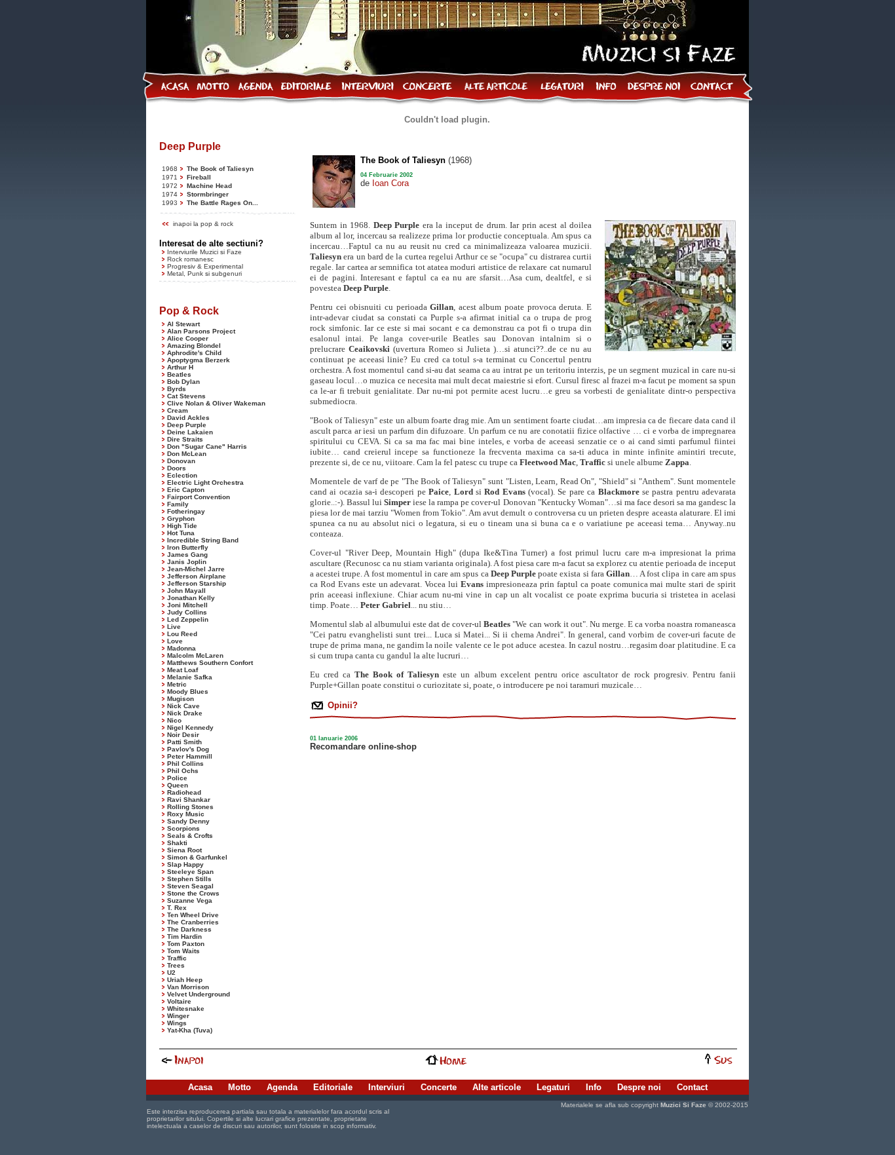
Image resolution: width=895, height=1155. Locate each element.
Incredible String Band (202, 540)
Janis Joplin (186, 561)
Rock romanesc (190, 259)
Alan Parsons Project (201, 331)
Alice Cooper (187, 338)
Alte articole (496, 1087)
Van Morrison (188, 987)
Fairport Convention (198, 497)
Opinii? (341, 705)
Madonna (181, 648)
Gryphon (181, 518)
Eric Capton (185, 489)
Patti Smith (184, 742)
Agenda (282, 1087)
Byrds (176, 388)
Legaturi (553, 1087)
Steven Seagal (190, 886)
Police (177, 778)
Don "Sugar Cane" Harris (207, 446)
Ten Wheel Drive (193, 914)
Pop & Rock (189, 310)
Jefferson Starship (196, 583)
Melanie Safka (189, 677)
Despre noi (639, 1087)
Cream (177, 410)
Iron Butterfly (187, 547)
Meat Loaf (182, 669)
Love (175, 641)
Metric (177, 684)
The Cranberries (193, 922)
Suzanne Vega (189, 900)
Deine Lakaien (190, 432)
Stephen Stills (189, 878)
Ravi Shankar (188, 799)
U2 (171, 972)
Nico (174, 720)
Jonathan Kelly (191, 597)
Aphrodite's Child (194, 352)
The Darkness (189, 929)
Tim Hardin (184, 936)
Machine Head (209, 185)
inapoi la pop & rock (203, 223)
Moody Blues (187, 691)
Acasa (200, 1087)
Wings (177, 1023)
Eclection (182, 475)
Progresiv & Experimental (205, 266)
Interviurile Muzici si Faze (204, 252)
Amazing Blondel (194, 345)
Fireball (199, 177)
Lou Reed (182, 633)
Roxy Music (185, 814)
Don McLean (186, 453)
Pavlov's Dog (188, 749)
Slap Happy (185, 864)
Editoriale (332, 1087)
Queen (177, 785)
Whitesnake (185, 1008)
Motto (239, 1087)
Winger (178, 1015)
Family (178, 504)
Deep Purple (186, 424)
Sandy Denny (188, 821)
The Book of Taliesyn (220, 168)
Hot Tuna (181, 533)
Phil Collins (185, 763)
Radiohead (184, 792)
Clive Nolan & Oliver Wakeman (216, 403)
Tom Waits (183, 951)
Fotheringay (186, 511)
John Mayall (186, 590)
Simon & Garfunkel (197, 857)
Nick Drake (184, 713)
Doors (176, 468)
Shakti (177, 842)
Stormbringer (208, 194)
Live (174, 626)
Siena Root (184, 850)
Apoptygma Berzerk (198, 360)
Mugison (180, 698)
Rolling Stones (190, 806)
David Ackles (188, 417)
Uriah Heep (184, 979)
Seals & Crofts (190, 835)
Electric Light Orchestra (205, 482)
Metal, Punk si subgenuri (204, 273)
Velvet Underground (198, 994)
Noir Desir (183, 734)
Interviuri (386, 1087)
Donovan (181, 460)
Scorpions (183, 828)
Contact (692, 1087)
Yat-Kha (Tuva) (189, 1030)
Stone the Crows (193, 893)
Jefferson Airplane (196, 576)
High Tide (182, 525)
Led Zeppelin (187, 619)
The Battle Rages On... (222, 202)
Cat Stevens (186, 396)
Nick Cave (183, 706)
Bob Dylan (183, 381)
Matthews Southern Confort (210, 662)
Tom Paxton (185, 943)
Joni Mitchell (187, 605)
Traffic (177, 958)
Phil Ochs (183, 770)
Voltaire (179, 1001)
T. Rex (177, 907)
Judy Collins (187, 612)
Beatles (179, 374)
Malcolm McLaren (195, 655)
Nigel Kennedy (190, 727)
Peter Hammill (189, 756)
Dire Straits (185, 439)
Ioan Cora (390, 183)
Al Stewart (183, 324)
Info (593, 1087)
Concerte (439, 1087)
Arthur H (180, 367)
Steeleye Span (190, 871)
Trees (176, 965)
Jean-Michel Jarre (196, 569)
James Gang (187, 554)
